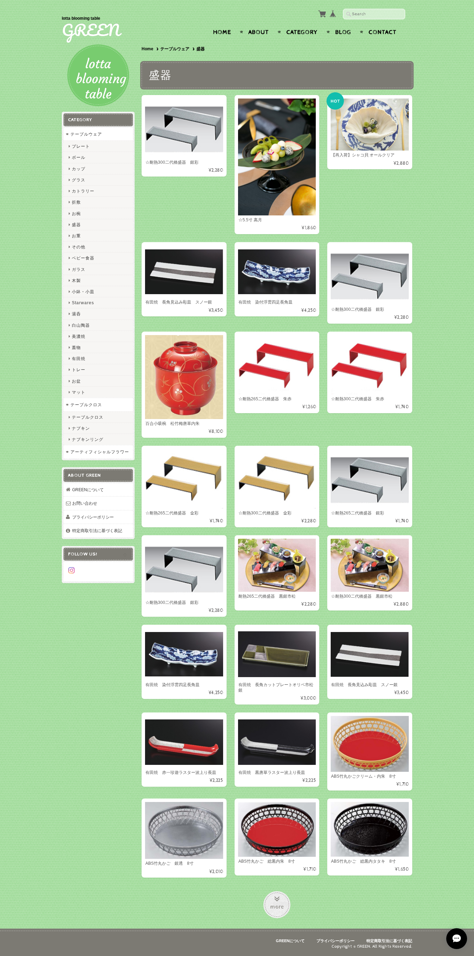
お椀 (76, 213)
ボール (78, 157)
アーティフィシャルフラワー (99, 452)
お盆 (76, 381)
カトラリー (83, 191)
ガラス (78, 269)
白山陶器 (81, 325)
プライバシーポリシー (93, 517)
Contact (383, 32)
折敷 (76, 202)
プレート (81, 146)
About (258, 32)
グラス (78, 180)
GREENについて (88, 489)
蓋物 (76, 347)
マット (78, 392)
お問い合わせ (84, 503)
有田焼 (78, 358)
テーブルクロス (86, 404)
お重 (76, 235)
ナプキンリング (87, 439)
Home (222, 32)
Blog (343, 32)
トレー (78, 369)
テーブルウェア (174, 48)
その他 (78, 247)
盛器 (76, 224)
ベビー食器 (83, 258)
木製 (76, 280)
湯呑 (76, 313)
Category (302, 32)
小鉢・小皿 (83, 291)
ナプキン (81, 428)
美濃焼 (78, 336)
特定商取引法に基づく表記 (97, 530)
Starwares (83, 302)
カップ (78, 169)
